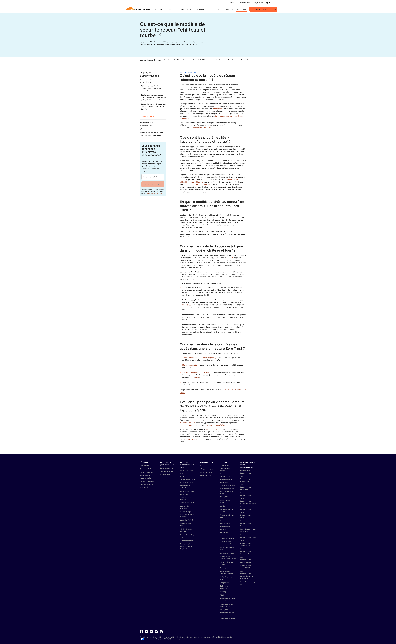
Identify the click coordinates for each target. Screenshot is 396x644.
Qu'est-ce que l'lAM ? (171, 60)
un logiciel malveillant (202, 184)
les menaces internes (223, 116)
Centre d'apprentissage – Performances (246, 523)
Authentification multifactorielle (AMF (197, 372)
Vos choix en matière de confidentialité (158, 639)
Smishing (223, 592)
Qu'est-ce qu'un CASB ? (228, 485)
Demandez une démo (147, 481)
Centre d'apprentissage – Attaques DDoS (246, 478)
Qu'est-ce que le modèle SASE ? (194, 60)
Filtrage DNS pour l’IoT (227, 618)
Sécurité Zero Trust (186, 470)
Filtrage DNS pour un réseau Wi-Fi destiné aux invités (227, 612)
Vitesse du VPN (205, 475)
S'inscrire (231, 3)
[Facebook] (141, 631)
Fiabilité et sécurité (225, 637)
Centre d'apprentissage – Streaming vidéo (246, 559)
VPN (231, 258)
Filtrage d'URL (224, 583)
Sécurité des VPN (206, 472)
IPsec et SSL (187, 305)
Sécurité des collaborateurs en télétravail (186, 497)
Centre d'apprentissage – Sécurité (246, 515)
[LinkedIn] (151, 631)
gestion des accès (213, 429)
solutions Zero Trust (187, 423)
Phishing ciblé (224, 568)
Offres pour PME (145, 469)
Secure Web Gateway (227, 553)
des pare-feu (218, 109)
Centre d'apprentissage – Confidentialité (246, 551)
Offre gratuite (144, 465)
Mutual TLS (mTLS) (186, 520)
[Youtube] (156, 631)
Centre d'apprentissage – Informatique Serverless (248, 501)
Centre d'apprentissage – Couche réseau (246, 543)
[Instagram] (161, 631)
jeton (197, 377)
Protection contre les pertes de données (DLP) (227, 491)
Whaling (222, 595)
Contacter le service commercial (263, 9)
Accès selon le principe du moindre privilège (199, 358)
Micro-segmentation (190, 365)
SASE (188, 439)
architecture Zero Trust (202, 128)
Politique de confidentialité (154, 193)
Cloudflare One (186, 425)
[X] (146, 631)
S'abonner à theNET (153, 184)
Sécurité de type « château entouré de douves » (187, 514)
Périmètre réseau (165, 475)
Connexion (241, 9)
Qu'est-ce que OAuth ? (187, 503)
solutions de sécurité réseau (215, 425)
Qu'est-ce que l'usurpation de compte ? (225, 468)
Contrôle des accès (166, 471)
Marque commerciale (180, 639)
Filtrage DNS (224, 497)
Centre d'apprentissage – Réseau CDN (246, 487)
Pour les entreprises (146, 472)
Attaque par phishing (227, 538)
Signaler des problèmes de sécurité (206, 637)
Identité (222, 506)
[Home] (138, 9)
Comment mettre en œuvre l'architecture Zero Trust (186, 546)
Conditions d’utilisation (184, 637)
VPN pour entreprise (207, 469)
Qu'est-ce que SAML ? (187, 491)
